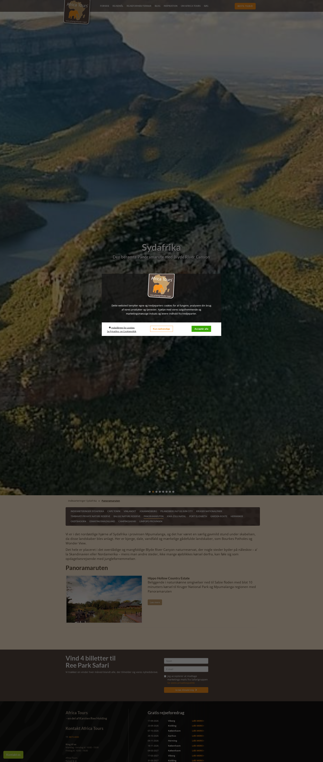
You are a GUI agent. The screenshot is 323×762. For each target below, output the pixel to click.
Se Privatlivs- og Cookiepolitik (121, 331)
